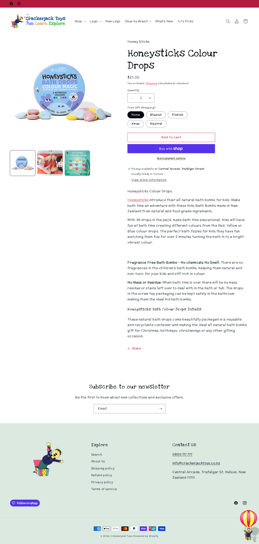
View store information (148, 180)
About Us (98, 461)
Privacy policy (102, 482)
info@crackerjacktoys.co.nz (196, 463)
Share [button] (136, 348)
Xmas (136, 124)
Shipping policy (103, 468)
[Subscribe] (160, 408)
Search (96, 454)
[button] (79, 21)
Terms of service (104, 489)
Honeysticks (137, 200)
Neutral (156, 124)
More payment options (171, 158)
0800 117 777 (182, 454)
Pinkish (177, 115)
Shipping (151, 83)
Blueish (156, 115)
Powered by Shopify (145, 536)
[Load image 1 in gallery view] (22, 163)
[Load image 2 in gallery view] (50, 163)
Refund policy (101, 475)
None (136, 115)
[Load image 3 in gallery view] (77, 163)
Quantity (133, 90)
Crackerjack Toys (122, 536)
